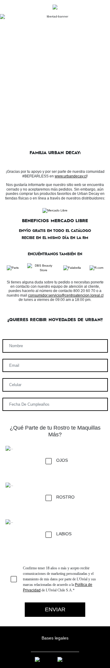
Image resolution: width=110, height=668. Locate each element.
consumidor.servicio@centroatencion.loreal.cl (66, 295)
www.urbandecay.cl (71, 176)
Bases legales (55, 638)
